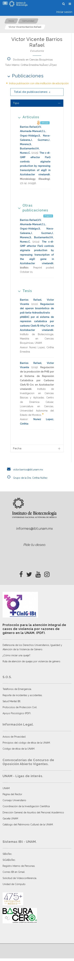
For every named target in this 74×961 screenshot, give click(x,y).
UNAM (6, 788)
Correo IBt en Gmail (14, 872)
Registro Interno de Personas (19, 866)
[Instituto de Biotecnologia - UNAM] (18, 3)
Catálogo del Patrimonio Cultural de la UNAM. (28, 824)
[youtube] (38, 573)
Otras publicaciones (35, 207)
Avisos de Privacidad (14, 736)
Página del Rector (12, 794)
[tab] (37, 103)
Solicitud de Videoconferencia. (20, 878)
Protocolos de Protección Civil (20, 707)
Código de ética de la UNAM (18, 748)
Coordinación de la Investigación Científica (26, 806)
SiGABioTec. (9, 860)
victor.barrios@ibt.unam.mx (27, 469)
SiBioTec (7, 854)
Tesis (27, 291)
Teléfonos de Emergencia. (17, 689)
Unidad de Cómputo (14, 884)
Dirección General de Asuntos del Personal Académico (33, 812)
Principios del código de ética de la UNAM (26, 742)
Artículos (31, 117)
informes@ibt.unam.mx (34, 528)
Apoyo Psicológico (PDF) (17, 713)
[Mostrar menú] (5, 3)
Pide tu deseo (34, 545)
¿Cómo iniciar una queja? (16, 655)
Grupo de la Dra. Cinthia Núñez (29, 477)
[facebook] (21, 573)
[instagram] (47, 573)
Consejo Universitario (14, 800)
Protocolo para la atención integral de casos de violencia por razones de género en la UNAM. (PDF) (34, 629)
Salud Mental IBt (11, 701)
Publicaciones (28, 75)
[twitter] (29, 573)
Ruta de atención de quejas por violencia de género (31, 661)
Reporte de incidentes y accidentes (22, 695)
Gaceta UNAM (10, 818)
